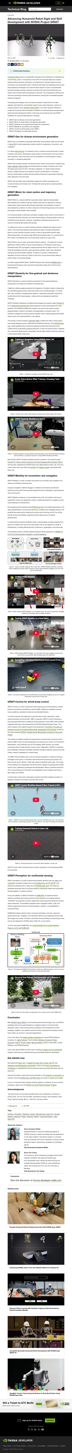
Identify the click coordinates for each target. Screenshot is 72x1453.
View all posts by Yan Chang (34, 1171)
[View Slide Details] (36, 1404)
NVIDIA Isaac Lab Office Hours (30, 1078)
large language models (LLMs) (18, 166)
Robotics (11, 15)
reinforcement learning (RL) (20, 306)
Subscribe (59, 9)
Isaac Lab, (21, 1063)
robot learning (19, 151)
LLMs (55, 1116)
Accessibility (41, 1446)
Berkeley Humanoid (45, 1040)
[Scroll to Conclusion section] (21, 1018)
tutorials (33, 467)
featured (30, 1116)
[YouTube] (42, 1429)
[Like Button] (48, 58)
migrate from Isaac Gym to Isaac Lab (39, 1063)
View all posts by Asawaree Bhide (36, 1147)
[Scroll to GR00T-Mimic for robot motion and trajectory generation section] (20, 195)
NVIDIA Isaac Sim (38, 507)
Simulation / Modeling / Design (25, 1114)
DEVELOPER (33, 3)
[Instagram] (32, 1429)
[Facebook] (29, 1429)
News (24, 1116)
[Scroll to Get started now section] (26, 1058)
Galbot (28, 1043)
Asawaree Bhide (14, 61)
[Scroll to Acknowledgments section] (25, 1089)
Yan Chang (25, 61)
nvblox (56, 880)
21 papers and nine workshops (52, 1050)
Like (53, 58)
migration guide (44, 467)
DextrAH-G (60, 303)
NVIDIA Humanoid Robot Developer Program (41, 1085)
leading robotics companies (32, 1037)
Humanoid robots (13, 77)
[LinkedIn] (35, 1429)
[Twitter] (39, 1429)
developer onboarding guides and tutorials (22, 1065)
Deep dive (17, 1116)
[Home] (19, 3)
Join (58, 3)
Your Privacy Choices (19, 1446)
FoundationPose (39, 883)
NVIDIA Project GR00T (31, 108)
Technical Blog (17, 9)
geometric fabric (34, 321)
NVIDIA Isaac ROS (42, 886)
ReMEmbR (40, 895)
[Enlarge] (62, 540)
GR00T (36, 1116)
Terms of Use (32, 1446)
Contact (63, 1446)
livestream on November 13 (55, 1075)
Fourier (23, 1043)
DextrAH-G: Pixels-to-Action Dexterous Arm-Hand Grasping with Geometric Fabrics (35, 462)
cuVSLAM (11, 883)
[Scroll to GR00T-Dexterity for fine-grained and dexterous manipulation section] (23, 276)
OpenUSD (12, 144)
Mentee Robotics (37, 1043)
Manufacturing (41, 1114)
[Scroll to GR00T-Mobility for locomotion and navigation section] (59, 476)
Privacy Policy (7, 1446)
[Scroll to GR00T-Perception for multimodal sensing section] (54, 876)
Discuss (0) (60, 58)
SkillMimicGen (56, 262)
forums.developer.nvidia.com (47, 1180)
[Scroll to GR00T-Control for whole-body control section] (50, 702)
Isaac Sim (50, 1114)
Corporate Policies (53, 1446)
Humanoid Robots (46, 1116)
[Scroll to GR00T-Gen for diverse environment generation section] (59, 137)
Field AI (17, 1043)
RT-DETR (51, 883)
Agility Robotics (22, 1040)
